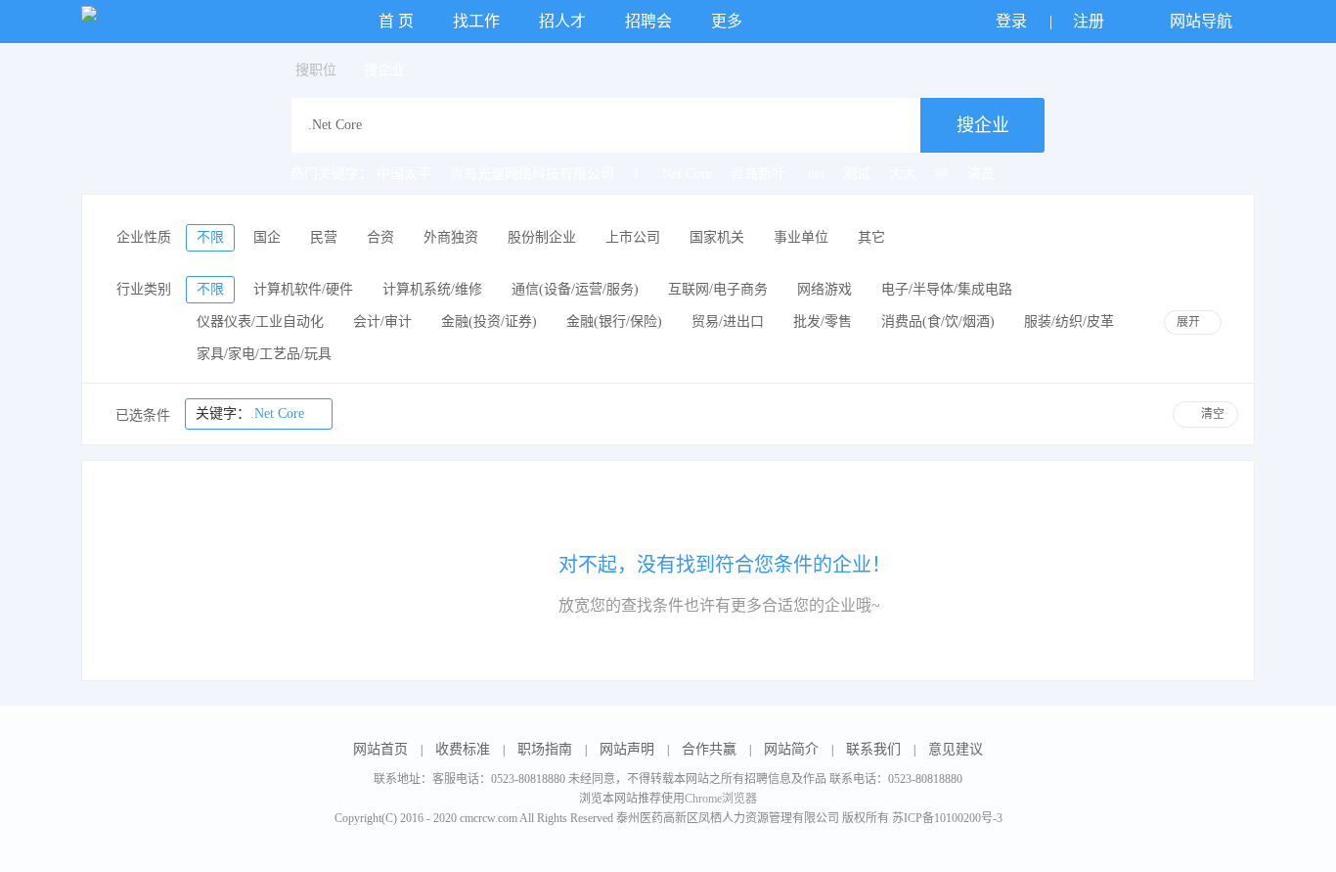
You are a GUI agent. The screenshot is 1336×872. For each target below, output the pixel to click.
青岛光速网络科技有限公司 (532, 173)
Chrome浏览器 (721, 798)
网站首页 (380, 749)
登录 (1013, 21)
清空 (1213, 414)
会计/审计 (382, 321)
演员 (981, 173)
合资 (380, 237)
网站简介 (791, 749)
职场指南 (544, 749)
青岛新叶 (758, 173)
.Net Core (685, 173)
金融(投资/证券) (489, 321)
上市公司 (632, 237)
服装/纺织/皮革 (1069, 321)
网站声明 (627, 749)
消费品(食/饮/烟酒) (938, 321)
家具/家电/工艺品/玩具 (264, 353)
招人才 (562, 21)
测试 (856, 173)
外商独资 (450, 237)
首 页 (396, 21)
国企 (267, 237)
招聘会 (648, 21)
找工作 (476, 21)
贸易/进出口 (727, 321)
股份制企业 (542, 237)
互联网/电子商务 (718, 289)
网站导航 (1203, 21)
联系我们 (873, 749)
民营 (323, 237)
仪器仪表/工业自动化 (260, 321)
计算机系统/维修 (432, 289)
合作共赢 (709, 749)
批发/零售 (822, 321)
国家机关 (717, 237)
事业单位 (801, 237)
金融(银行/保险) (614, 321)
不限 (210, 237)
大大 (902, 173)
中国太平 (404, 173)
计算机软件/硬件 (303, 289)
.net (814, 173)
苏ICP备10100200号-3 (947, 818)
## (942, 173)
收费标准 (462, 749)
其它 (871, 237)
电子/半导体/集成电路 (946, 289)
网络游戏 (824, 289)
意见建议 (955, 749)
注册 (1090, 21)
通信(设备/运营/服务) (575, 289)
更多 (728, 21)
